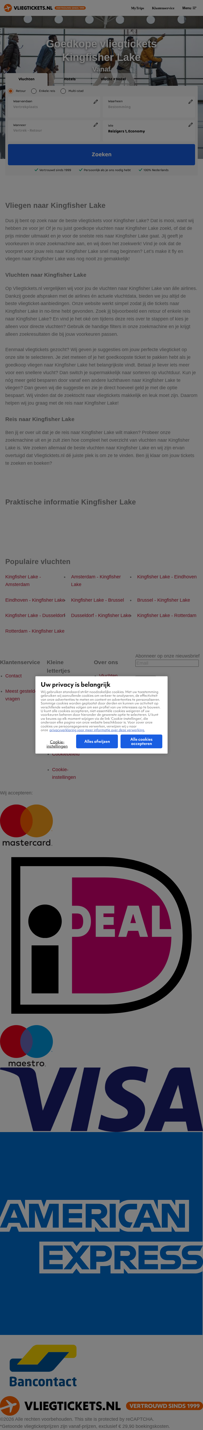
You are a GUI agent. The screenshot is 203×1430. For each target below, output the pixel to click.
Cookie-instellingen (57, 744)
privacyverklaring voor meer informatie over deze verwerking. (97, 730)
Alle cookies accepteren (141, 741)
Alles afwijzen (97, 741)
